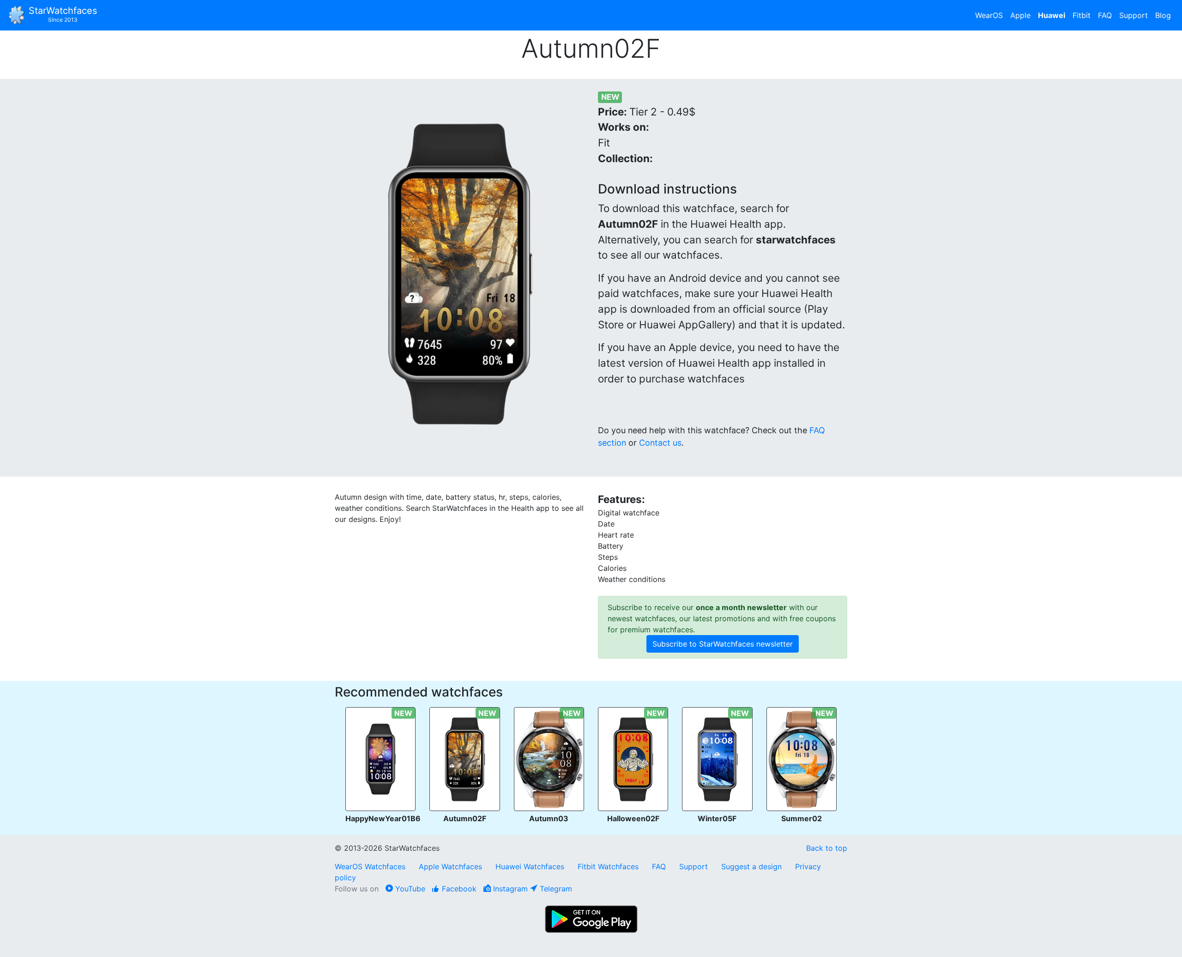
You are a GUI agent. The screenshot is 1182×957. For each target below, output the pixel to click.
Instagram (509, 888)
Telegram (554, 888)
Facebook (458, 888)
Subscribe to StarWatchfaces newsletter (722, 643)
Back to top (826, 848)
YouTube (409, 888)
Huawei (1051, 15)
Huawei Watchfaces (529, 866)
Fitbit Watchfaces (608, 866)
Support (1133, 15)
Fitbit (1082, 15)
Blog (1163, 15)
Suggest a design (751, 866)
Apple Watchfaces (451, 866)
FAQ (1105, 15)
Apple (1020, 15)
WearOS (989, 15)
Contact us (660, 443)
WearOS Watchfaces (371, 866)
